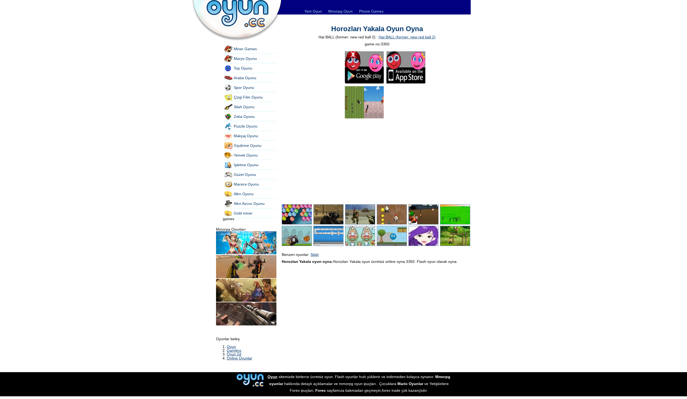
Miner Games (245, 49)
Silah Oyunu (244, 107)
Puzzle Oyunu (245, 126)
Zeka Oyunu (244, 116)
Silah (314, 254)
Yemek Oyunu (246, 155)
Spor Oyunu (244, 87)
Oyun (231, 346)
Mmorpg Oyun (340, 11)
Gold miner (243, 213)
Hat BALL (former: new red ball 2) (407, 37)
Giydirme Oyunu (247, 145)
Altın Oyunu (244, 194)
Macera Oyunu (246, 184)
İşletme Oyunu (246, 165)
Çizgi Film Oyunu (248, 97)
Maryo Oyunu (245, 58)
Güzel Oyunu (245, 174)
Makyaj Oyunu (246, 136)
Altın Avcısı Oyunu (249, 203)
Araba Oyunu (245, 78)
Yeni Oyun (313, 11)
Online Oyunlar (239, 358)
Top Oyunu (243, 68)
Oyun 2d (234, 354)
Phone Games (371, 11)
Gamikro (234, 350)
